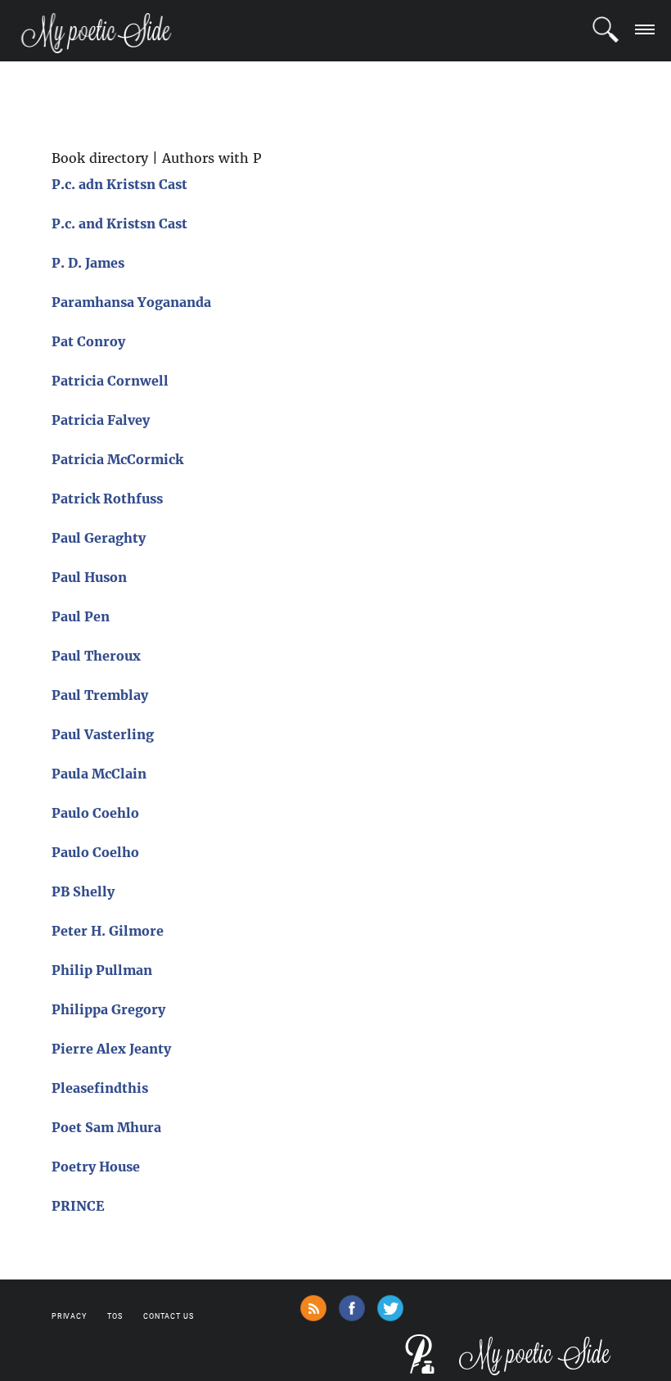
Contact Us (168, 1316)
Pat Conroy (88, 341)
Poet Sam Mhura (106, 1127)
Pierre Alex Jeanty (111, 1048)
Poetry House (96, 1166)
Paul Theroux (96, 656)
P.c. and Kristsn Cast (119, 223)
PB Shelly (83, 891)
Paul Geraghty (99, 538)
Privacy (69, 1316)
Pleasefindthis (100, 1088)
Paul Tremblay (100, 695)
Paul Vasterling (103, 734)
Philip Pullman (102, 970)
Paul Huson (89, 577)
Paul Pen (81, 616)
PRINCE (78, 1206)
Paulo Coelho (95, 852)
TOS (115, 1316)
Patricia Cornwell (110, 380)
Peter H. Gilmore (108, 931)
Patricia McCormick (117, 459)
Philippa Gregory (108, 1009)
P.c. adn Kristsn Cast (119, 184)
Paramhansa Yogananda (131, 302)
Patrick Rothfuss (107, 498)
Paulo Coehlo (95, 813)
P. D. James (88, 263)
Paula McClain (99, 773)
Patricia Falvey (101, 420)
